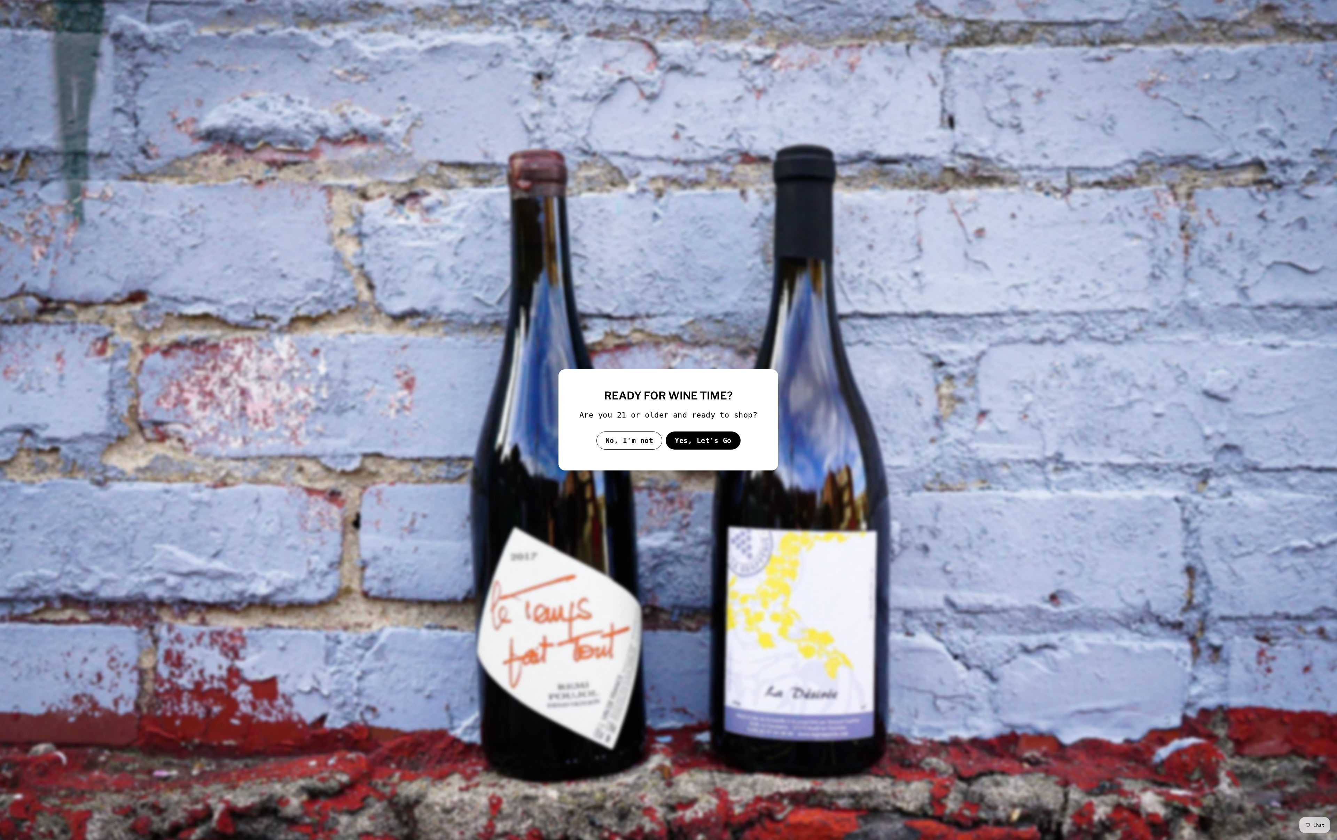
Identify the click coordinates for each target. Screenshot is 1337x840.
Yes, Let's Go (703, 440)
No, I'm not (629, 440)
